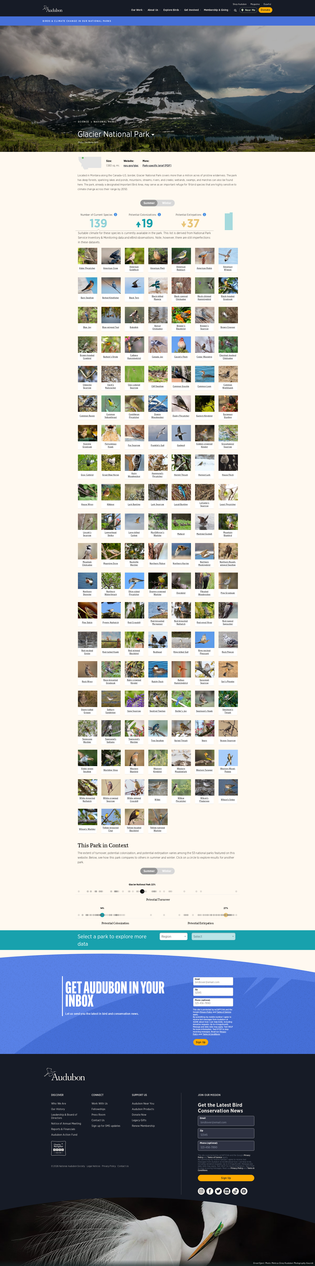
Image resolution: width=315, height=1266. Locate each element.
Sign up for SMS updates (106, 1125)
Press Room (98, 1114)
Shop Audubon (240, 4)
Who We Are (58, 1103)
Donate (265, 9)
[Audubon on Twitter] (218, 1191)
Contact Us (98, 1120)
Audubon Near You (143, 1103)
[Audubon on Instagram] (201, 1191)
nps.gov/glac (131, 165)
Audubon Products (143, 1109)
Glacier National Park (114, 134)
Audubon (52, 9)
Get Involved (191, 9)
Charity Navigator (58, 1148)
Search (235, 10)
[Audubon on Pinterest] (244, 1191)
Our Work (136, 9)
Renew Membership (143, 1125)
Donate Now (139, 1114)
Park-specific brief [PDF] (157, 165)
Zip (196, 989)
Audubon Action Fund (64, 1134)
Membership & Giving (216, 9)
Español (267, 4)
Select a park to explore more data (112, 940)
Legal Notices (93, 1166)
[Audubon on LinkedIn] (226, 1191)
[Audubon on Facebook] (209, 1191)
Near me (250, 10)
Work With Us (100, 1103)
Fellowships (98, 1109)
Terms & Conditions (211, 1034)
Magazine (255, 4)
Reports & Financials (63, 1129)
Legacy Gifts (139, 1120)
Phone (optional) (202, 1000)
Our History (58, 1109)
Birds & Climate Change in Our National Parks (77, 21)
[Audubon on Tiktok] (235, 1191)
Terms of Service (224, 1012)
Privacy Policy (206, 1012)
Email (197, 979)
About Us (153, 9)
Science (83, 122)
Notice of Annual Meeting (66, 1123)
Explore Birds (171, 9)
